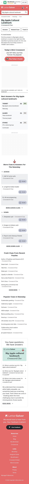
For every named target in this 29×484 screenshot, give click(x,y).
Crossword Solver (5, 16)
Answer (24, 181)
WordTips (14, 451)
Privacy (14, 470)
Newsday (14, 16)
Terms (14, 472)
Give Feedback (16, 427)
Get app (24, 2)
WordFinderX (14, 457)
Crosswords (14, 444)
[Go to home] (14, 416)
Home (14, 436)
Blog (14, 439)
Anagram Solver (14, 454)
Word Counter (14, 463)
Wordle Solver (14, 442)
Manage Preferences (7, 475)
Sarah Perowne (7, 34)
